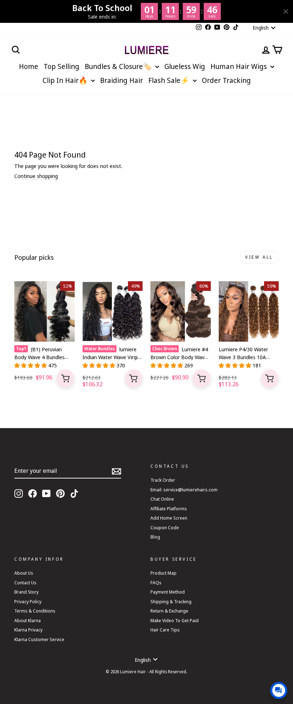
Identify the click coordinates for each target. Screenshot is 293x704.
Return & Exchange (169, 611)
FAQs (156, 582)
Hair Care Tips (165, 629)
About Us (23, 573)
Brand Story (26, 592)
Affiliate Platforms (168, 508)
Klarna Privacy (28, 629)
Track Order (162, 480)
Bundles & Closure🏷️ (119, 66)
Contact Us (25, 582)
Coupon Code (164, 527)
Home (28, 66)
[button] (31, 365)
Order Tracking (226, 80)
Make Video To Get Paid (174, 620)
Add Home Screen (168, 518)
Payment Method (167, 592)
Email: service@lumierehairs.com (184, 489)
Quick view (65, 378)
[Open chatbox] (278, 690)
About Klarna (27, 620)
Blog (155, 537)
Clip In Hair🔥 (66, 80)
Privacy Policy (27, 601)
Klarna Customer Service (39, 639)
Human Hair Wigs (239, 66)
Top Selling (61, 66)
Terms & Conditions (34, 611)
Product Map (163, 573)
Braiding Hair (121, 80)
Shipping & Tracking (171, 601)
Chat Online (162, 499)
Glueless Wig (184, 66)
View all (259, 257)
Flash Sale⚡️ (169, 80)
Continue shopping (36, 176)
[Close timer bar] (286, 11)
